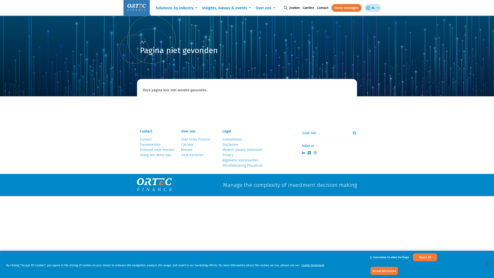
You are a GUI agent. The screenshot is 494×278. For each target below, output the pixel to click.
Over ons (264, 8)
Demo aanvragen (347, 8)
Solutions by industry (175, 8)
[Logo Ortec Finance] (154, 185)
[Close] (488, 264)
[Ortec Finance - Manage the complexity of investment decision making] (142, 42)
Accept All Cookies (384, 270)
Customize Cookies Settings (391, 257)
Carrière (308, 8)
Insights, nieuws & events (224, 8)
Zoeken (353, 133)
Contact (322, 8)
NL (373, 8)
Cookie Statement (312, 265)
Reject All (425, 257)
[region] (247, 264)
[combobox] (324, 133)
